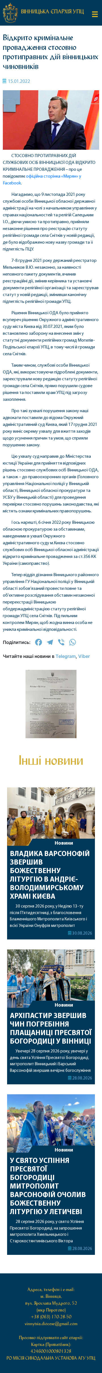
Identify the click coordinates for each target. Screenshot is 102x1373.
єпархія (51, 329)
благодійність (51, 366)
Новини (64, 1150)
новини (51, 304)
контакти (51, 391)
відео (51, 354)
